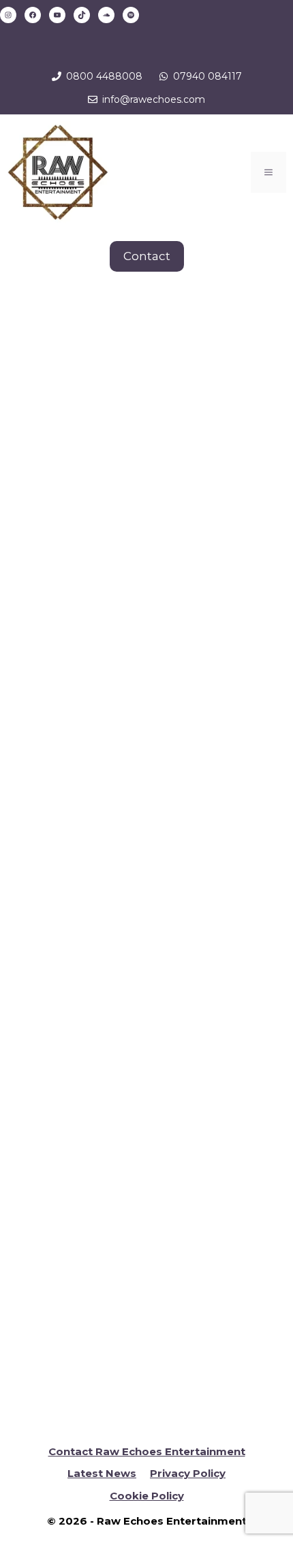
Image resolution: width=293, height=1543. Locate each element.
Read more (68, 797)
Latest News (101, 1473)
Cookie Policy (147, 1495)
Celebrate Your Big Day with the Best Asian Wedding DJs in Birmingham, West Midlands (138, 473)
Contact (146, 256)
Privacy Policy (188, 1473)
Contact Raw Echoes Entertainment (146, 1451)
